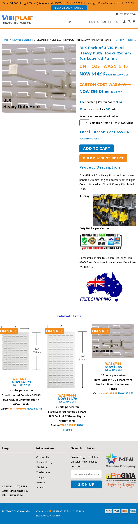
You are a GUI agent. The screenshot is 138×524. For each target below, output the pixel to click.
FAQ (92, 21)
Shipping (41, 477)
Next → (132, 39)
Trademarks (43, 472)
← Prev (120, 39)
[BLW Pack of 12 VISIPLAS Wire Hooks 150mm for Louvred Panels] (113, 343)
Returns (40, 482)
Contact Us (42, 457)
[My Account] (124, 22)
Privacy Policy (44, 462)
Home (70, 21)
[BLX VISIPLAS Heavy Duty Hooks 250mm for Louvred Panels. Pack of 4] (39, 78)
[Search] (129, 22)
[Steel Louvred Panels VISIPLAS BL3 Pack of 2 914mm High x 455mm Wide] (67, 359)
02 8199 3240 (127, 14)
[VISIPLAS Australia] (17, 19)
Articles (40, 487)
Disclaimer (42, 467)
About (101, 21)
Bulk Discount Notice (69, 7)
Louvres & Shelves (22, 39)
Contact (114, 21)
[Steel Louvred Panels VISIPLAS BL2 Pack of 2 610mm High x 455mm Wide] (21, 350)
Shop (82, 21)
